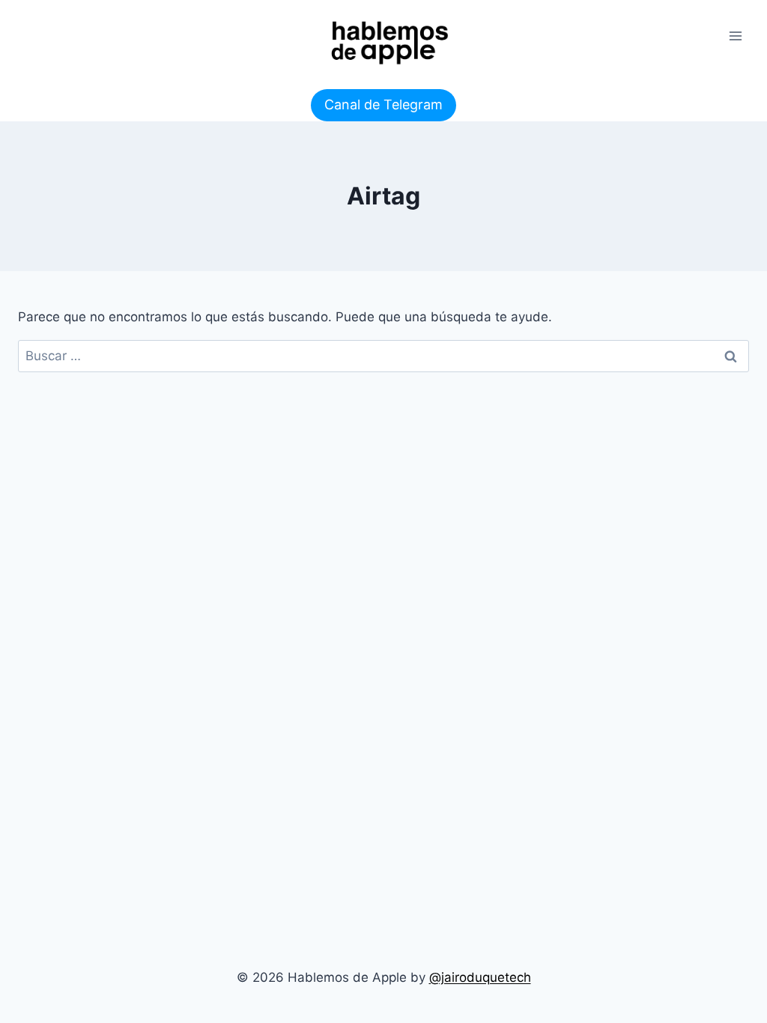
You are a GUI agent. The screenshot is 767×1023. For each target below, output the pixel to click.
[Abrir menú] (735, 35)
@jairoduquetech (480, 977)
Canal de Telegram (383, 104)
